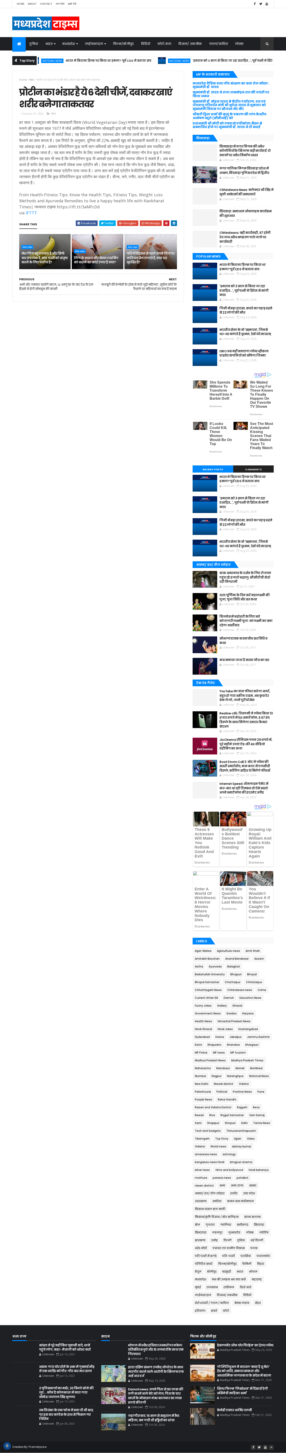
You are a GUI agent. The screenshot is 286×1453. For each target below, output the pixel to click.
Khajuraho (214, 1045)
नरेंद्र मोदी (201, 1248)
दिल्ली (227, 1240)
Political (222, 1092)
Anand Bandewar (237, 959)
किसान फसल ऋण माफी (210, 1209)
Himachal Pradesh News (234, 1021)
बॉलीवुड (212, 1271)
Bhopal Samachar (207, 982)
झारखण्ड (200, 1240)
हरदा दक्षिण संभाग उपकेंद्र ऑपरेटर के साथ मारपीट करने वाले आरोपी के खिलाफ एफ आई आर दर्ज (156, 1371)
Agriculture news (228, 951)
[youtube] (266, 4)
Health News (203, 1021)
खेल (197, 1225)
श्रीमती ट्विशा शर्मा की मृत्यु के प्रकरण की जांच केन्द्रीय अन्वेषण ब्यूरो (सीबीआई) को (229, 116)
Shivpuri (230, 1123)
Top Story (221, 1138)
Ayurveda (215, 966)
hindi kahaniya (259, 1170)
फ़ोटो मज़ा (164, 44)
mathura (201, 1178)
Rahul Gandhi (227, 1099)
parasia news (222, 1178)
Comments (253, 469)
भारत (49, 44)
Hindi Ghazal (203, 1029)
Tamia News (261, 1123)
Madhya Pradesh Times (247, 1060)
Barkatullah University (210, 974)
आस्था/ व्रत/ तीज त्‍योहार (210, 1193)
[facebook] (254, 4)
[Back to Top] (271, 1447)
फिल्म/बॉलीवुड (123, 44)
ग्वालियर (225, 1225)
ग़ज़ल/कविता (218, 44)
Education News (250, 998)
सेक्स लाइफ (27, 247)
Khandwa (233, 1045)
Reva (256, 1107)
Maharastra (203, 1068)
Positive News (242, 1092)
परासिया (245, 1256)
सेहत (31, 80)
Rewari (199, 1115)
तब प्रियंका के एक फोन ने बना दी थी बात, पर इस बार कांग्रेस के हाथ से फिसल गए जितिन (66, 1414)
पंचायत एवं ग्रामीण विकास (228, 1248)
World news (218, 1146)
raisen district (204, 1185)
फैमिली (246, 1264)
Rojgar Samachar (232, 1115)
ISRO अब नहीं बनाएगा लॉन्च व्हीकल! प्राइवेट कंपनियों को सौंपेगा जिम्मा (243, 353)
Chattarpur (232, 982)
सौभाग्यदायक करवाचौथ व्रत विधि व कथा (243, 640)
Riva (212, 1115)
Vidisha (200, 1146)
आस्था (252, 1185)
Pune (260, 1092)
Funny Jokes (203, 1005)
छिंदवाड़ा (259, 1225)
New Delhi (201, 1084)
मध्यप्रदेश (68, 44)
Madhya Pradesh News (210, 1060)
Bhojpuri (236, 974)
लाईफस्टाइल (94, 44)
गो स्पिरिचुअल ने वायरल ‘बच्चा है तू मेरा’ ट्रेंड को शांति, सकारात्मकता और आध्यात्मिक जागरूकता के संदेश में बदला (244, 1371)
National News (154, 60)
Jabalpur (236, 1037)
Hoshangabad (248, 1029)
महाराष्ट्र (257, 1279)
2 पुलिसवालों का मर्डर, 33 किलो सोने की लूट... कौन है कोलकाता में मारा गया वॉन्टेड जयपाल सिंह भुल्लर (66, 1392)
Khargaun (252, 1045)
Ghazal (237, 1005)
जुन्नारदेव (234, 1232)
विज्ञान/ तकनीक (190, 44)
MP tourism (238, 1052)
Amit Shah (253, 951)
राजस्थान (212, 1287)
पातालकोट (263, 1256)
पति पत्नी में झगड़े (206, 1256)
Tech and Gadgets (208, 1131)
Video (251, 1138)
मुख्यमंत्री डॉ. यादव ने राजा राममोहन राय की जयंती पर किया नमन (231, 94)
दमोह (214, 1240)
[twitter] (260, 4)
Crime (262, 990)
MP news (219, 1052)
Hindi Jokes (225, 1029)
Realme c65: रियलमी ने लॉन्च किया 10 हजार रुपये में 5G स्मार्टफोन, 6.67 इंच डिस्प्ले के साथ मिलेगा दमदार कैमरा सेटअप (246, 720)
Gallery (222, 1005)
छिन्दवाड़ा (200, 1232)
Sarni (198, 1123)
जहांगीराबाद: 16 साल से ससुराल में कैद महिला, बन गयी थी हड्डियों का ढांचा (153, 1417)
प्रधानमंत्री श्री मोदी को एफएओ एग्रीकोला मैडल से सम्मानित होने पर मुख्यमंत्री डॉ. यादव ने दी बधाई (227, 125)
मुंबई (198, 1287)
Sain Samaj (257, 1115)
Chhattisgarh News (208, 990)
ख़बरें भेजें (72, 3)
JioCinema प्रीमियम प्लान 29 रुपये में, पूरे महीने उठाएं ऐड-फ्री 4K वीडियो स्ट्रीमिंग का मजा (245, 744)
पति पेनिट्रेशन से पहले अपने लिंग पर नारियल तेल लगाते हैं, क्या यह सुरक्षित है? (151, 257)
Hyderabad (202, 1037)
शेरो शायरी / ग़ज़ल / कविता (212, 1303)
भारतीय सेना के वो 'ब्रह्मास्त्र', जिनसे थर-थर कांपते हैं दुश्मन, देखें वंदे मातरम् (245, 331)
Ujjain (237, 1138)
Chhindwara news (239, 990)
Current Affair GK (206, 998)
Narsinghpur (235, 1076)
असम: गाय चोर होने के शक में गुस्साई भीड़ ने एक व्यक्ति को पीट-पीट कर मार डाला (67, 1368)
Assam (259, 959)
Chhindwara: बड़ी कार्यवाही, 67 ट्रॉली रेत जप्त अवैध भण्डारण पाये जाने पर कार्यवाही (244, 237)
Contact (46, 3)
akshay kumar (241, 1146)
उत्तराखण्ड (201, 1201)
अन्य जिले (60, 3)
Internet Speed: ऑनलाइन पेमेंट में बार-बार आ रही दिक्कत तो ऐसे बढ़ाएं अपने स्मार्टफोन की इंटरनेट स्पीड (243, 788)
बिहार (260, 1264)
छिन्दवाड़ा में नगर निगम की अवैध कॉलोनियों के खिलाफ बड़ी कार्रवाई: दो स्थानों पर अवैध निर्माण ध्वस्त (245, 150)
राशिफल (228, 1287)
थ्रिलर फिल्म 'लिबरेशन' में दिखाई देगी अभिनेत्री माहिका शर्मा (242, 1390)
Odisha (244, 1084)
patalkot (242, 1178)
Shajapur (213, 1123)
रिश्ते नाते (245, 1287)
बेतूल (198, 1271)
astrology (229, 1154)
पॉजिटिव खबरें (203, 1264)
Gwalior (231, 1013)
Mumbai (200, 1076)
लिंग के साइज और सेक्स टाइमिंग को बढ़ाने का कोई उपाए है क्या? (96, 260)
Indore (219, 1037)
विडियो (145, 44)
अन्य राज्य (237, 1185)
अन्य (222, 1185)
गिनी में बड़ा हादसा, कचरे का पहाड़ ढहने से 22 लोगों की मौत (245, 310)
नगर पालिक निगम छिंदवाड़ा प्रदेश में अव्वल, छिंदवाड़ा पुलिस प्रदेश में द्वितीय (244, 170)
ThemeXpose (37, 1447)
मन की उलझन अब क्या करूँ (229, 1279)
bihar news (202, 1170)
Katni (198, 1045)
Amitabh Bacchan (207, 959)
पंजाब (254, 1248)
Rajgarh (242, 1107)
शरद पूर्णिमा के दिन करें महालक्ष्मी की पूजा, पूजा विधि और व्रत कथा (244, 597)
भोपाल (253, 1271)
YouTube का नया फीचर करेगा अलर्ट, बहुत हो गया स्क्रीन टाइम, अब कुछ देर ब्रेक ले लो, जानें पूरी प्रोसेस (244, 695)
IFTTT (31, 212)
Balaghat (233, 966)
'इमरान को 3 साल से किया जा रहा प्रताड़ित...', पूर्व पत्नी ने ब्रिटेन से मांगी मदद (217, 61)
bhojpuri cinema (241, 1162)
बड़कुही (226, 1271)
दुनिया (33, 44)
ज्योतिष (264, 1232)
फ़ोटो (226, 1311)
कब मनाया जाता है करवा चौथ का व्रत (244, 660)
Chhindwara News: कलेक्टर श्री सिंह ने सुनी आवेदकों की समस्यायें (246, 192)
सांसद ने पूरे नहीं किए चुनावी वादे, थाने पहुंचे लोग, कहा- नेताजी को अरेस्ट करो (65, 1347)
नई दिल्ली (256, 1240)
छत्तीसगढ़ (242, 1225)
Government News (208, 1013)
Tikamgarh (202, 1138)
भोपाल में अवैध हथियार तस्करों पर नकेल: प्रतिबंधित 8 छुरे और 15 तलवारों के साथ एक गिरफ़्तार (156, 1349)
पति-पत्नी (228, 1256)
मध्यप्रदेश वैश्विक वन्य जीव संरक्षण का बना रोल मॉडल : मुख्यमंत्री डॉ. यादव (231, 85)
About (32, 3)
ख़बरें (214, 1311)
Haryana (248, 1013)
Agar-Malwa (203, 951)
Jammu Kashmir (258, 1037)
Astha (199, 966)
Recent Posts (213, 469)
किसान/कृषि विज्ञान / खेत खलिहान (217, 1217)
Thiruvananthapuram (241, 1131)
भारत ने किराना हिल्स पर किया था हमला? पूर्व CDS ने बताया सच (84, 61)
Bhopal (252, 974)
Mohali (240, 1068)
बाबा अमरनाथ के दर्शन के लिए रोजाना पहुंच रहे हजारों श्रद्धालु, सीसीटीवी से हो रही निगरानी (245, 577)
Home (20, 3)
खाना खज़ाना (252, 1217)
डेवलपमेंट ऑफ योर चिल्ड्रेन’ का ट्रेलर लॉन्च (245, 1345)
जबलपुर (217, 1232)
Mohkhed (256, 1068)
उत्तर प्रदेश (249, 1193)
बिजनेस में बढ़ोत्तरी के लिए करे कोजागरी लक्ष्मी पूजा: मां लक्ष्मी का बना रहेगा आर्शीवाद (245, 620)
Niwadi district (223, 1084)
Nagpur (216, 1076)
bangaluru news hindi (209, 1162)
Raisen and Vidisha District (213, 1107)
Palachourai (203, 1092)
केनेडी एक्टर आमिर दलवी (234, 1410)
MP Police (201, 1052)
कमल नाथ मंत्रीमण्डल (240, 1201)
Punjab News (203, 1099)
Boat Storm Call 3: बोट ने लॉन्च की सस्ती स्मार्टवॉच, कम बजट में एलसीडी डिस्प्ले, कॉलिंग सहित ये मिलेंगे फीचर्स (244, 766)
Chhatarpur (254, 982)
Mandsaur (223, 1068)
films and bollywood (229, 1170)
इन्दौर (234, 1193)
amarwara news (206, 1154)
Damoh (229, 998)
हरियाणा (200, 1311)
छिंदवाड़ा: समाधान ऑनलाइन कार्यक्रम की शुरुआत (245, 213)
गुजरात (210, 1225)
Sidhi (244, 1123)
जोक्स (239, 44)
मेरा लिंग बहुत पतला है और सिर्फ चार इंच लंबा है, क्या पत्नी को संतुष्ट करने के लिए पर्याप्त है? (44, 257)
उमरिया (216, 1201)
